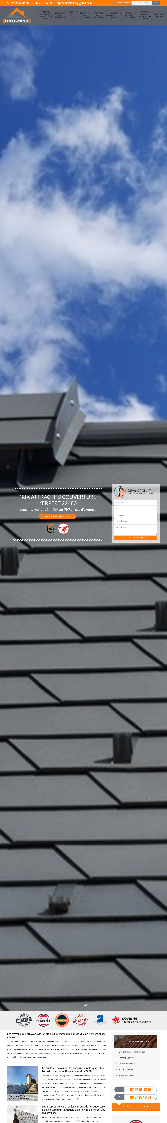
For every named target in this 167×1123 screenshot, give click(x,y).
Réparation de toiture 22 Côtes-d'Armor (59, 15)
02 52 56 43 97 (19, 3)
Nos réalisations (57, 516)
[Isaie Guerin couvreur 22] (16, 15)
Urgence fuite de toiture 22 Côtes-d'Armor (72, 15)
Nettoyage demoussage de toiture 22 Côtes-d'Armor (45, 15)
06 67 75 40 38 (43, 3)
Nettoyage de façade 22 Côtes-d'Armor (98, 15)
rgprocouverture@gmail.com (74, 3)
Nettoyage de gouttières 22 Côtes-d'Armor (130, 15)
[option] (83, 561)
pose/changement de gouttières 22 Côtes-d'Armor (114, 15)
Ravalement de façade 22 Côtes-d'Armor (85, 15)
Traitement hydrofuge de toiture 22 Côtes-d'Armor (144, 15)
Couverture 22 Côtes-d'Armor (158, 15)
